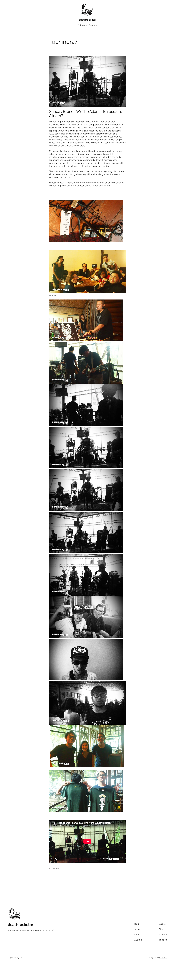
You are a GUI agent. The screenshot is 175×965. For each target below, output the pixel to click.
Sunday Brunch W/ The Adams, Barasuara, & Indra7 (85, 113)
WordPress (163, 958)
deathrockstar (87, 19)
